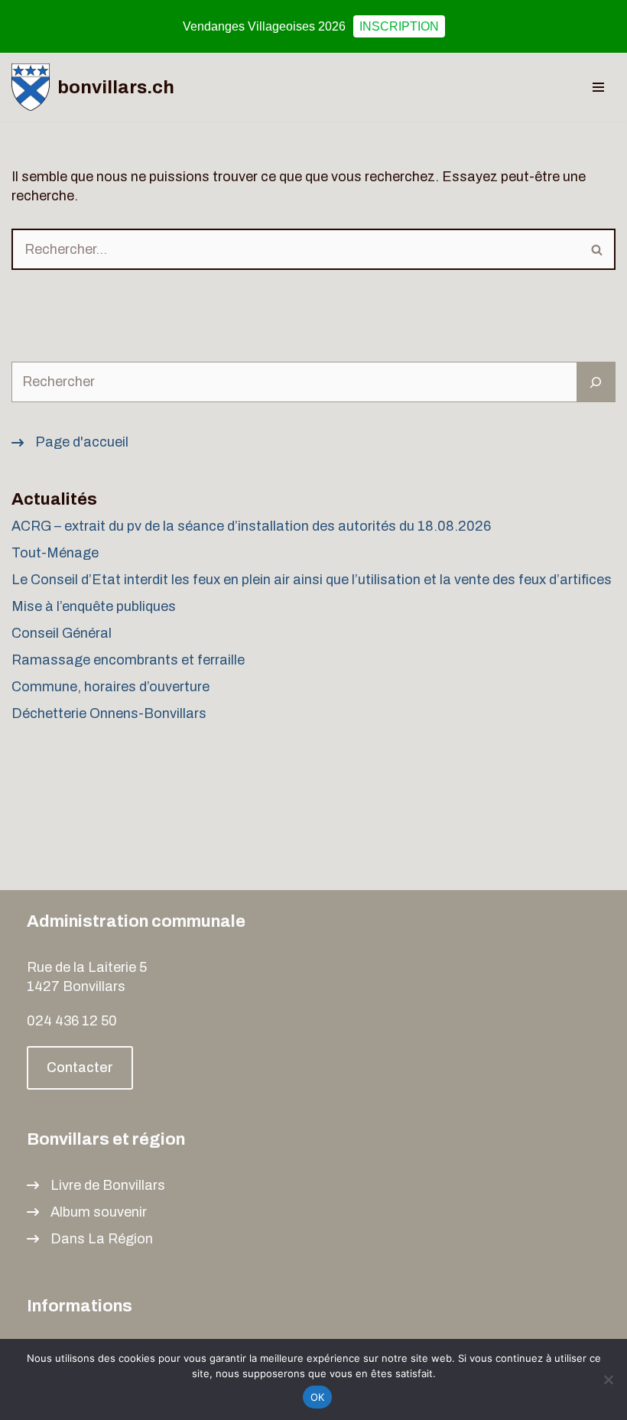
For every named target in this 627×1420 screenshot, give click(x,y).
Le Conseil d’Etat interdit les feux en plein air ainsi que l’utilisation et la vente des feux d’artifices (311, 579)
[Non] (608, 1379)
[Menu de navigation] (598, 87)
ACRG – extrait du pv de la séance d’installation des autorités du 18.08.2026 (251, 526)
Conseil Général (61, 633)
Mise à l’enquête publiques (95, 606)
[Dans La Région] (90, 1239)
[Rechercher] (598, 249)
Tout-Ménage (55, 553)
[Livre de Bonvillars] (96, 1185)
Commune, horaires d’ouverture (110, 686)
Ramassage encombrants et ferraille (128, 660)
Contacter (80, 1067)
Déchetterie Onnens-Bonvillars (108, 713)
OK (317, 1397)
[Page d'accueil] (69, 442)
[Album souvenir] (87, 1212)
